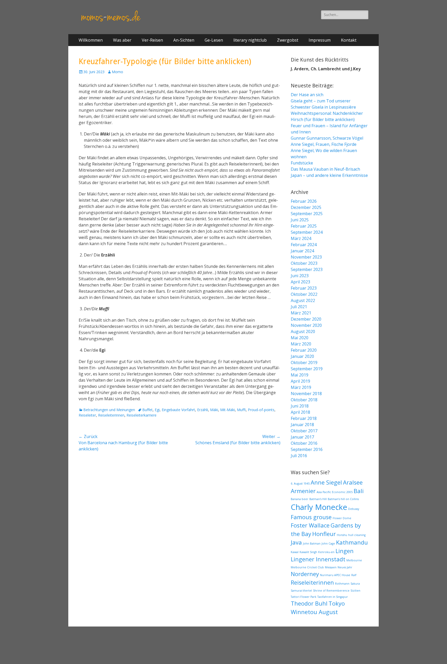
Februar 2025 (304, 226)
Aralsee (353, 482)
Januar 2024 (302, 251)
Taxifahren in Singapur (332, 597)
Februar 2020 (304, 350)
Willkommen (91, 40)
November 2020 (306, 325)
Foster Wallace (310, 525)
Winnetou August (314, 612)
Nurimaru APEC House (335, 575)
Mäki (214, 409)
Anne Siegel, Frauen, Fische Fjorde (323, 144)
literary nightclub (250, 40)
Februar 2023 (304, 288)
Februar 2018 (304, 418)
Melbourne (354, 560)
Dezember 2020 (306, 319)
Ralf (353, 575)
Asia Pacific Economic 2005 (335, 492)
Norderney (305, 574)
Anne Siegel (326, 482)
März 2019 (301, 387)
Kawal (295, 552)
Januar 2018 (302, 424)
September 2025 (307, 213)
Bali (359, 491)
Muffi (241, 409)
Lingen (345, 551)
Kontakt (348, 40)
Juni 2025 (300, 220)
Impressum (320, 40)
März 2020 (301, 344)
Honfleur (324, 534)
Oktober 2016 (304, 443)
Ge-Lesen (214, 40)
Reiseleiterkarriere (141, 415)
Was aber (122, 40)
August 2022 (303, 300)
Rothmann (342, 583)
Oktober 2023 (304, 263)
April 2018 (300, 412)
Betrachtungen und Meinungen (109, 409)
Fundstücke (302, 163)
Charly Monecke (319, 507)
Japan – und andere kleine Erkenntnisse (329, 175)
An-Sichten (183, 40)
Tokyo (337, 603)
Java (296, 542)
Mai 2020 (299, 338)
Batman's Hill (318, 499)
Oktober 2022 (304, 294)
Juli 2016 (299, 455)
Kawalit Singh (308, 552)
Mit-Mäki (227, 409)
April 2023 (300, 282)
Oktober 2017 (304, 431)
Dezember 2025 (306, 207)
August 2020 (303, 331)
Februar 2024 (304, 244)
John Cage (328, 543)
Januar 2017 (302, 437)
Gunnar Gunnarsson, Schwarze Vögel (327, 138)
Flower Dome (342, 518)
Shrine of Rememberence (331, 590)
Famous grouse (311, 517)
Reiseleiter (87, 415)
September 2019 (307, 369)
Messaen (331, 567)
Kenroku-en (326, 552)
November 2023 (306, 257)
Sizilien (355, 590)
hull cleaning (357, 535)
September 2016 (307, 449)
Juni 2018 (300, 406)
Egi (157, 409)
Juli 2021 (299, 307)
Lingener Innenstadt (318, 559)
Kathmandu (352, 542)
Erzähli (202, 409)
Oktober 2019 (304, 362)
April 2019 (300, 381)
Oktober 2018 (304, 400)
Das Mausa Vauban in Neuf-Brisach (325, 169)
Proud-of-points (261, 409)
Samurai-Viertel (301, 590)
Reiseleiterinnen (111, 415)
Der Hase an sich (307, 94)
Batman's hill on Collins (343, 499)
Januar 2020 (302, 356)
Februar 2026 (304, 201)
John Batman (312, 543)
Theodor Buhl (309, 603)
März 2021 (301, 313)
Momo (117, 71)
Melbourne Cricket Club (307, 567)
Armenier (303, 491)
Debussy (353, 509)
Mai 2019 (299, 375)
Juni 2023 (300, 275)
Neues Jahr (345, 567)
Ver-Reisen (152, 40)
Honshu (342, 535)
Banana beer (299, 499)
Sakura (355, 583)
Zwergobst (287, 40)
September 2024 (307, 232)
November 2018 (306, 393)
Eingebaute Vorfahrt (178, 409)
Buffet (147, 409)
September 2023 (307, 269)
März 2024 (301, 238)
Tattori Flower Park (303, 597)
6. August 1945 (300, 483)
